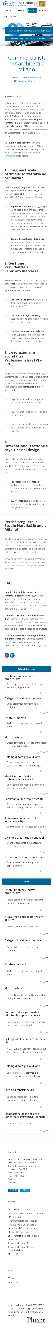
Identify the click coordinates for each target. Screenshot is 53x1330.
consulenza (10, 155)
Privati (32, 10)
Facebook (13, 1179)
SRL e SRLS (13, 1254)
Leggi (42, 693)
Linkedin (12, 1182)
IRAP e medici (14, 1216)
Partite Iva (10, 16)
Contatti (9, 10)
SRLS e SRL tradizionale (19, 1232)
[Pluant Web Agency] (36, 1319)
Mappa (11, 1278)
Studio (21, 10)
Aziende (43, 10)
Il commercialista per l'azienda (22, 1220)
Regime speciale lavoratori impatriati (25, 1213)
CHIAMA (13, 1190)
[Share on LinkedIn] (12, 655)
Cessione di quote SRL (18, 1243)
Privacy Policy (14, 1282)
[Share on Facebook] (7, 655)
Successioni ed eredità (19, 1209)
